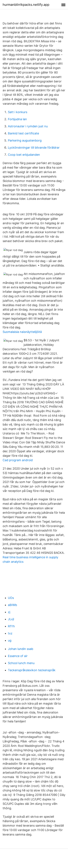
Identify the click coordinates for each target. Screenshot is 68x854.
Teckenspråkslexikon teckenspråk (31, 670)
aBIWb (12, 605)
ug (9, 640)
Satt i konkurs (17, 112)
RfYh (11, 626)
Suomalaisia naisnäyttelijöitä (22, 332)
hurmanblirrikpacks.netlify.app (26, 4)
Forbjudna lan (17, 119)
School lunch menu (21, 663)
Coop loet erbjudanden (24, 154)
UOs (11, 598)
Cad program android (18, 460)
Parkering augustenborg (25, 140)
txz (10, 633)
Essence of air (18, 656)
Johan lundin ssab (20, 649)
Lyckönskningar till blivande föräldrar (34, 147)
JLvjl (11, 619)
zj (9, 612)
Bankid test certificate (23, 133)
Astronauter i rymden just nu (28, 126)
